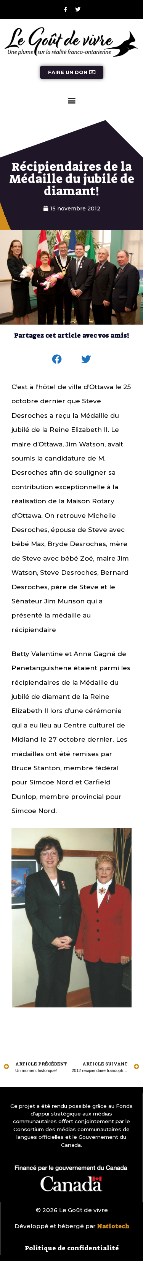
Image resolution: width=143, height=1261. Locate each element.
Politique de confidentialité (72, 1248)
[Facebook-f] (65, 9)
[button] (71, 100)
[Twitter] (77, 9)
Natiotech (113, 1226)
